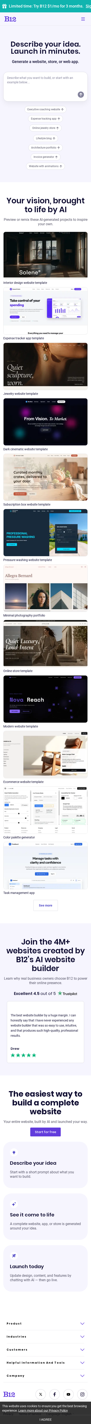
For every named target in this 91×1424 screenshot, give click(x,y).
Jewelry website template (20, 393)
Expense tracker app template (23, 338)
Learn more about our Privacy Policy (43, 1410)
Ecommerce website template (23, 782)
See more (45, 905)
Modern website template (20, 726)
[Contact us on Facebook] (54, 1394)
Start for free (45, 1132)
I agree (46, 1419)
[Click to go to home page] (22, 19)
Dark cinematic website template (25, 449)
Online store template (17, 671)
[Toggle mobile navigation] (83, 19)
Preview (46, 261)
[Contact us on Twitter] (40, 1394)
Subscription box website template (26, 504)
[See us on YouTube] (68, 1394)
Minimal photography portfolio (24, 615)
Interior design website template (25, 282)
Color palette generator (19, 837)
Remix (45, 250)
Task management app (19, 893)
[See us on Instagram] (82, 1394)
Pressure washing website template (27, 560)
